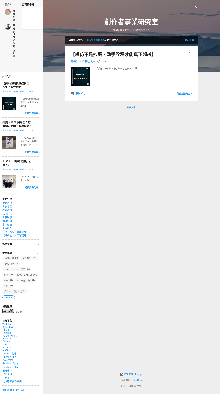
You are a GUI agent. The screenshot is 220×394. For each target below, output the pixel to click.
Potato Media (9, 335)
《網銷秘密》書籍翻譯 (14, 235)
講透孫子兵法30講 (13, 291)
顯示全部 (189, 40)
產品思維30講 (23, 280)
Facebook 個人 (10, 367)
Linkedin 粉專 (9, 353)
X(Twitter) (7, 327)
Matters (6, 350)
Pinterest (7, 338)
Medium (6, 347)
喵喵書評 (7, 370)
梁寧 (6, 280)
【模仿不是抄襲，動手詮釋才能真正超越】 (113, 54)
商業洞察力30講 (24, 275)
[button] (190, 53)
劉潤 (6, 275)
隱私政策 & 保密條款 (13, 390)
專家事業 (7, 206)
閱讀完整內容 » (184, 93)
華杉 (6, 286)
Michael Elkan (137, 380)
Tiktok (5, 330)
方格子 (6, 377)
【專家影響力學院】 (13, 381)
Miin (4, 344)
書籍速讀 (7, 217)
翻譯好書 (7, 221)
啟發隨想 (7, 203)
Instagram (7, 360)
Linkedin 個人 (9, 357)
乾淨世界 (7, 374)
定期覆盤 (7, 224)
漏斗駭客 (7, 213)
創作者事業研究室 (131, 22)
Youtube (6, 324)
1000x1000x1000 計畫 (14, 269)
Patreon (6, 341)
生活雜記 (7, 228)
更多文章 (131, 107)
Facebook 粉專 (10, 363)
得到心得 (7, 210)
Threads (6, 332)
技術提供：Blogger (133, 374)
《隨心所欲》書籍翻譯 (14, 231)
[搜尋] (196, 8)
